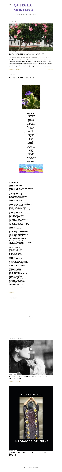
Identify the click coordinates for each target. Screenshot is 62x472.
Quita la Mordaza (23, 7)
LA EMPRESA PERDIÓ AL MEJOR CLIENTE (26, 54)
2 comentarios (18, 381)
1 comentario (18, 69)
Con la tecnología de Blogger (32, 467)
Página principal (19, 14)
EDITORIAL (29, 14)
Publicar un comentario (20, 457)
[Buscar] (52, 4)
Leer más (50, 69)
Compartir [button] (11, 69)
